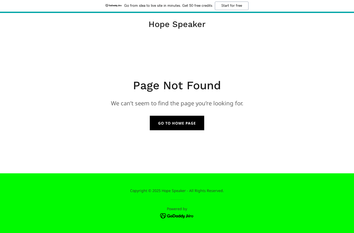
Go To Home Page (177, 123)
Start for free (231, 6)
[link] (177, 25)
